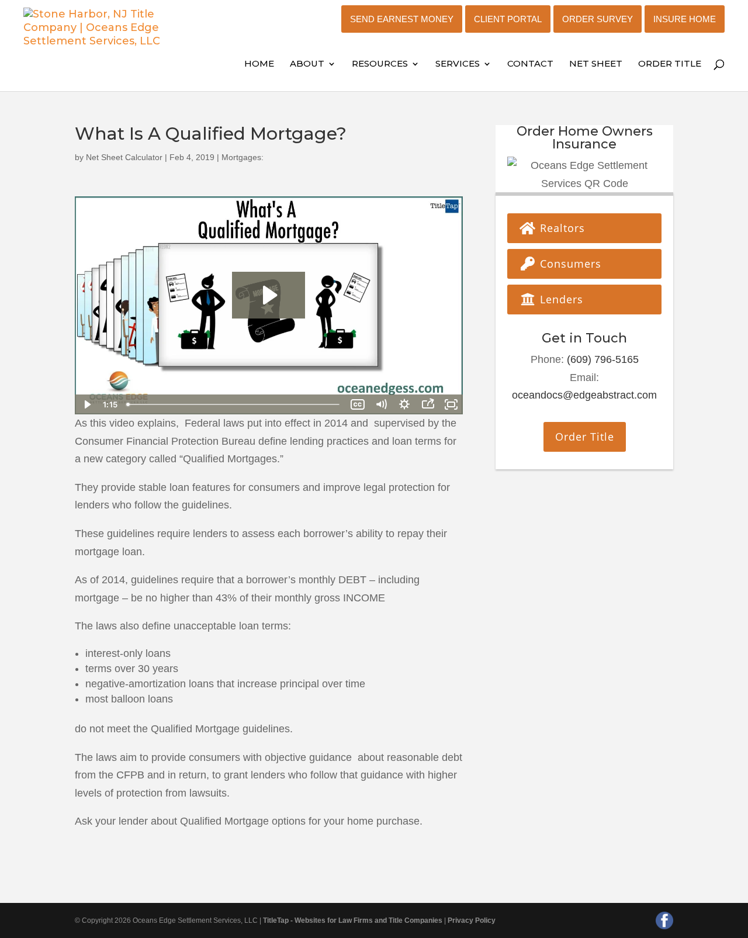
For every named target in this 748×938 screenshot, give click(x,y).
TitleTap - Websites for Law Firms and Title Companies (352, 920)
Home (259, 64)
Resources (380, 64)
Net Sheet (595, 64)
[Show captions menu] (357, 404)
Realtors (560, 228)
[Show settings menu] (404, 404)
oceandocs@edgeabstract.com (584, 395)
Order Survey (597, 19)
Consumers (568, 264)
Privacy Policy (472, 920)
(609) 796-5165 (603, 359)
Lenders (559, 299)
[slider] (234, 404)
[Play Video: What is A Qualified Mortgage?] (268, 295)
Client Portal (508, 19)
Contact (530, 64)
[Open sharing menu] (427, 404)
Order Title (669, 64)
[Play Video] (86, 404)
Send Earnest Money (401, 19)
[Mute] (381, 404)
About (307, 64)
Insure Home (684, 19)
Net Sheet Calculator (124, 157)
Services (457, 64)
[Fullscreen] (451, 404)
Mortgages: (242, 157)
